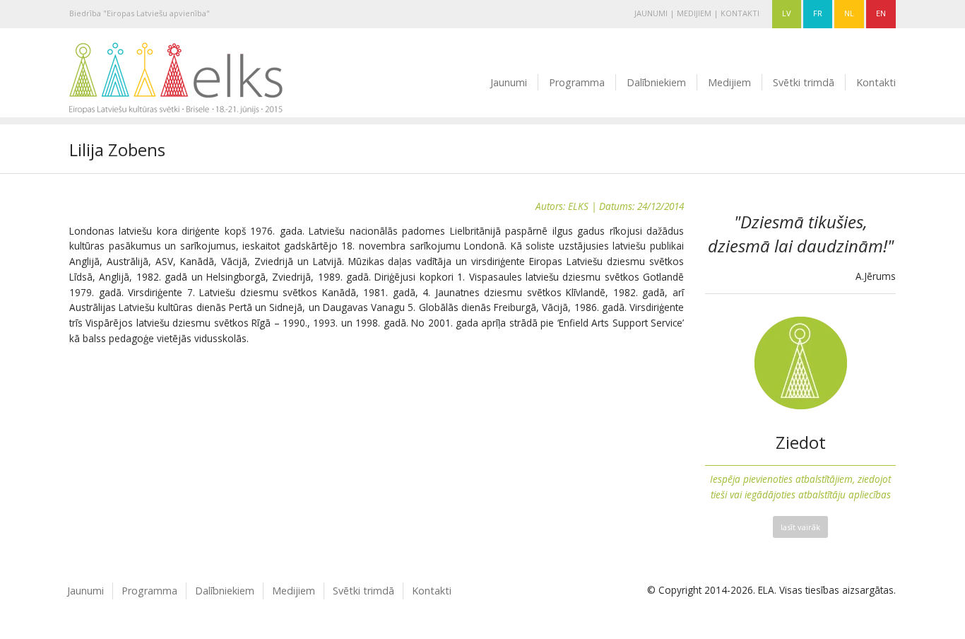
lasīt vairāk (800, 527)
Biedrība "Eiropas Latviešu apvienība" (139, 13)
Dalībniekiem (656, 82)
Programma (577, 82)
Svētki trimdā (803, 82)
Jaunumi (651, 13)
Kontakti (740, 13)
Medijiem (694, 13)
